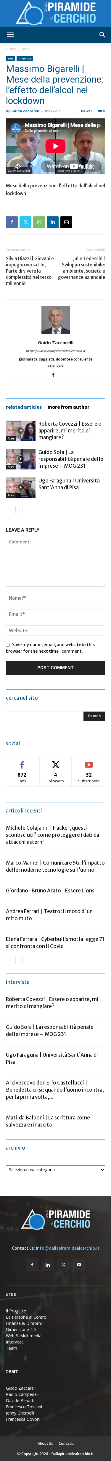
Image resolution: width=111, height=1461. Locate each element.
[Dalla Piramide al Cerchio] (55, 13)
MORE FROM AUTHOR (68, 407)
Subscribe (89, 762)
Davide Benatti (20, 1400)
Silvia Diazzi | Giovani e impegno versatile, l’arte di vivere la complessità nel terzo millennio (30, 271)
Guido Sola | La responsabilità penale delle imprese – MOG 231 (70, 459)
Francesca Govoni (23, 1419)
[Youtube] (79, 1265)
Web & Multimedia (23, 1335)
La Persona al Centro (26, 1317)
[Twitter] (25, 222)
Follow (55, 762)
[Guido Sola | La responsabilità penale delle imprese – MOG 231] (21, 459)
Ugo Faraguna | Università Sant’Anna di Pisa (69, 484)
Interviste (24, 58)
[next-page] (19, 509)
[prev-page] (9, 509)
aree (26, 49)
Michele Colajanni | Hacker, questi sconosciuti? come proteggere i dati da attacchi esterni (52, 835)
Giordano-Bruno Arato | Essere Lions (50, 890)
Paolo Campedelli (22, 1394)
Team (11, 1348)
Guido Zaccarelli (26, 111)
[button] (10, 35)
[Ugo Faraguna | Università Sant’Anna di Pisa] (21, 487)
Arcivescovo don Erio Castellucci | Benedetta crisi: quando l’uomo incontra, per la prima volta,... (55, 1089)
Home (11, 49)
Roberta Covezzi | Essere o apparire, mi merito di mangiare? (70, 431)
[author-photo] (55, 334)
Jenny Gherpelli (20, 1413)
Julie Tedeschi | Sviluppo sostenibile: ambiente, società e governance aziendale (81, 268)
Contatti (66, 1443)
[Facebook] (12, 222)
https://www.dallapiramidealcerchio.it (55, 351)
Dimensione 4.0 (21, 1329)
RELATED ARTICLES (24, 407)
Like (22, 762)
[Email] (66, 222)
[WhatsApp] (39, 222)
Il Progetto (16, 1311)
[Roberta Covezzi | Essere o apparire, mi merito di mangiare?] (21, 431)
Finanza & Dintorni (24, 1323)
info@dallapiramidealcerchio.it (67, 1248)
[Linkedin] (53, 222)
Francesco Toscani (24, 1406)
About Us (45, 1443)
